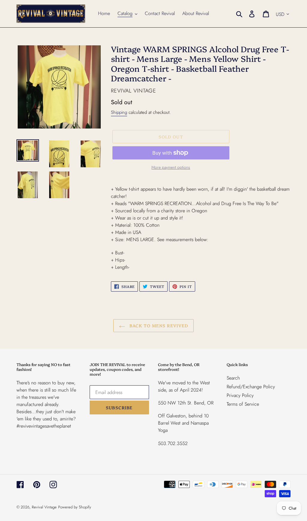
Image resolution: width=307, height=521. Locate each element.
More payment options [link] (170, 167)
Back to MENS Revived (158, 326)
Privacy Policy (240, 395)
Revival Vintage (44, 507)
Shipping (119, 112)
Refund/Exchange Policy (251, 386)
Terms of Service (243, 404)
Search (233, 377)
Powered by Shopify (74, 507)
